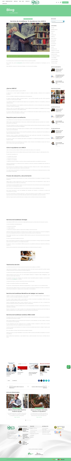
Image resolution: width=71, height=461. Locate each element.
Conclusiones (53, 43)
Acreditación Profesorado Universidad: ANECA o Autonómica (11, 373)
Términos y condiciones (46, 434)
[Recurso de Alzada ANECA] (45, 367)
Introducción (53, 34)
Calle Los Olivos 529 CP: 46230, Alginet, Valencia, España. (11, 433)
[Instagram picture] (53, 92)
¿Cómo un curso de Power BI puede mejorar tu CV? (59, 70)
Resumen (53, 31)
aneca (9, 380)
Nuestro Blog (32, 431)
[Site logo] (35, 2)
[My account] (56, 2)
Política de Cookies (45, 432)
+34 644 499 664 (13, 437)
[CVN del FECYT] (22, 367)
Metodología (53, 40)
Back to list (28, 387)
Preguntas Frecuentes (34, 433)
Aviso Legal (44, 429)
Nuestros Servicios (33, 430)
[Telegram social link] (49, 381)
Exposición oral (54, 48)
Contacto (32, 437)
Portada (52, 27)
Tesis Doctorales (54, 54)
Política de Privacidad (46, 431)
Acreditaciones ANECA (13, 12)
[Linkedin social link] (44, 381)
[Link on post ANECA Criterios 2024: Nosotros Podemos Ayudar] (17, 401)
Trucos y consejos (54, 61)
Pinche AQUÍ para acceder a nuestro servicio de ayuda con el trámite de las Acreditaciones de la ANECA (28, 56)
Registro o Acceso (33, 428)
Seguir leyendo (17, 417)
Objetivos (53, 36)
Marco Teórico (53, 38)
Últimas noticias (54, 62)
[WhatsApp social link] (46, 381)
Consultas (32, 435)
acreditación (15, 279)
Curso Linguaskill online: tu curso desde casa (60, 82)
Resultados (53, 41)
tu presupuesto (19, 62)
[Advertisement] (28, 77)
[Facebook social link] (39, 381)
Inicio (7, 12)
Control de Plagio (54, 59)
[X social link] (41, 381)
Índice (52, 33)
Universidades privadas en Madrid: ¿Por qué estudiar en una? (60, 76)
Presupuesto (65, 2)
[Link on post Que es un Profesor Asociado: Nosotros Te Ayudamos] (39, 401)
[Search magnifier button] (63, 22)
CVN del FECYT (20, 372)
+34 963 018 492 (14, 435)
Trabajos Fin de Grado (55, 50)
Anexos (52, 47)
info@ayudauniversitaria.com (12, 438)
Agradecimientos (54, 29)
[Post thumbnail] (53, 71)
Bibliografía (53, 45)
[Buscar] (58, 2)
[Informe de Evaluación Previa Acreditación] (34, 367)
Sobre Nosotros (45, 428)
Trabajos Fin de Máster (55, 52)
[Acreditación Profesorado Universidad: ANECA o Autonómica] (11, 367)
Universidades (53, 57)
